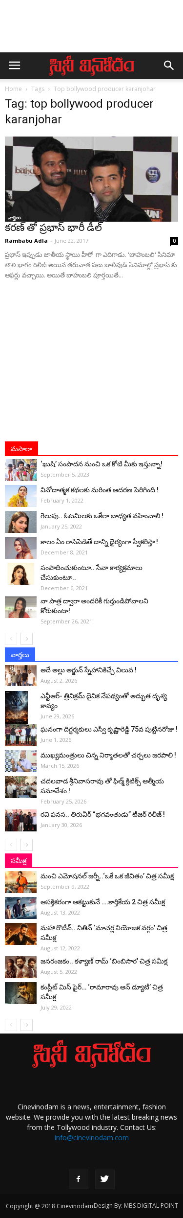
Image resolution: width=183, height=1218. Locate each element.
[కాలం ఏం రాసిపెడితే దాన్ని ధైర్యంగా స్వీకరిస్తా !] (21, 548)
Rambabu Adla (26, 240)
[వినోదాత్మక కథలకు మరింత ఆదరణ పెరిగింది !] (21, 496)
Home (13, 89)
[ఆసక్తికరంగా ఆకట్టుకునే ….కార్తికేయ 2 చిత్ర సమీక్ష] (21, 908)
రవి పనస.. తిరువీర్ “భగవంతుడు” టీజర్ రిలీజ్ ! (103, 814)
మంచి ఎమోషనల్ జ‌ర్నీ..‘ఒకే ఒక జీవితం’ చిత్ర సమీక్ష (107, 876)
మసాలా (21, 449)
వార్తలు (14, 217)
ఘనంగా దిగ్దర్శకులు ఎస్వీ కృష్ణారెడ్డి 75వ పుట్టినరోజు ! (109, 729)
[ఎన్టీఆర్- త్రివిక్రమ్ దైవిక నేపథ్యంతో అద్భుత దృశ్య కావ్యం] (21, 708)
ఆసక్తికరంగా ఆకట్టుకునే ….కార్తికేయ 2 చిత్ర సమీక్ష (103, 902)
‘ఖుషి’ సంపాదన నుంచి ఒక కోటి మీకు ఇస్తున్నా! (102, 464)
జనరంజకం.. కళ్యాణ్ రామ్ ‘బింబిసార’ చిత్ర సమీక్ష (104, 961)
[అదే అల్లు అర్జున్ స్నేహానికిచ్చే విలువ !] (21, 675)
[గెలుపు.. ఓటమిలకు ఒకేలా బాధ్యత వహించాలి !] (21, 522)
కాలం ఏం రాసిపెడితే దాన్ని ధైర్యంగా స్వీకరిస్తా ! (99, 542)
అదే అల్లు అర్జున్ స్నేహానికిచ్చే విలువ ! (89, 670)
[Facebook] (78, 1179)
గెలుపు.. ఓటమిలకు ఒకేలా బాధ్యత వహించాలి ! (102, 516)
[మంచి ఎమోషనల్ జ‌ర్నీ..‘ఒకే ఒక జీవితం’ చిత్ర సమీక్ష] (21, 882)
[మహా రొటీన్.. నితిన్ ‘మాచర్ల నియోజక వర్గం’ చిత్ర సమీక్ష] (21, 934)
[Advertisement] (92, 31)
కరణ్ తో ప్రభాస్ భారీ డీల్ (53, 227)
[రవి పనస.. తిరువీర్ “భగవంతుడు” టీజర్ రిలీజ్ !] (21, 820)
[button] (169, 65)
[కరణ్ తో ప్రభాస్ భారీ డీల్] (91, 179)
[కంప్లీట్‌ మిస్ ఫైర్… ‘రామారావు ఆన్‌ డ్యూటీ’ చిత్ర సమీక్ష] (21, 993)
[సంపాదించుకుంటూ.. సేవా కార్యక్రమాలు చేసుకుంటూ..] (21, 574)
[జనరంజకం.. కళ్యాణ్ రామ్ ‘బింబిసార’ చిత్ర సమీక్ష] (21, 967)
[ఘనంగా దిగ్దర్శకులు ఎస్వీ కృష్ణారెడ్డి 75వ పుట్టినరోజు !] (21, 735)
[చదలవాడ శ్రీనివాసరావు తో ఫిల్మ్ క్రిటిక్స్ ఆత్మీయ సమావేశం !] (21, 787)
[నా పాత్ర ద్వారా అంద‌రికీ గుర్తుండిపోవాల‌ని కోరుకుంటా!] (21, 607)
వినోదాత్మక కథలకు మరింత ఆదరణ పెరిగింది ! (100, 490)
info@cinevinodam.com (92, 1137)
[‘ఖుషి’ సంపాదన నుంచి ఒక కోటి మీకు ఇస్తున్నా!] (21, 470)
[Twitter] (105, 1179)
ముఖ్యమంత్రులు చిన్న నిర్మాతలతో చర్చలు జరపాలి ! (108, 755)
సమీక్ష (18, 861)
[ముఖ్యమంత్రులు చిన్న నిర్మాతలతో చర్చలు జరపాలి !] (21, 761)
